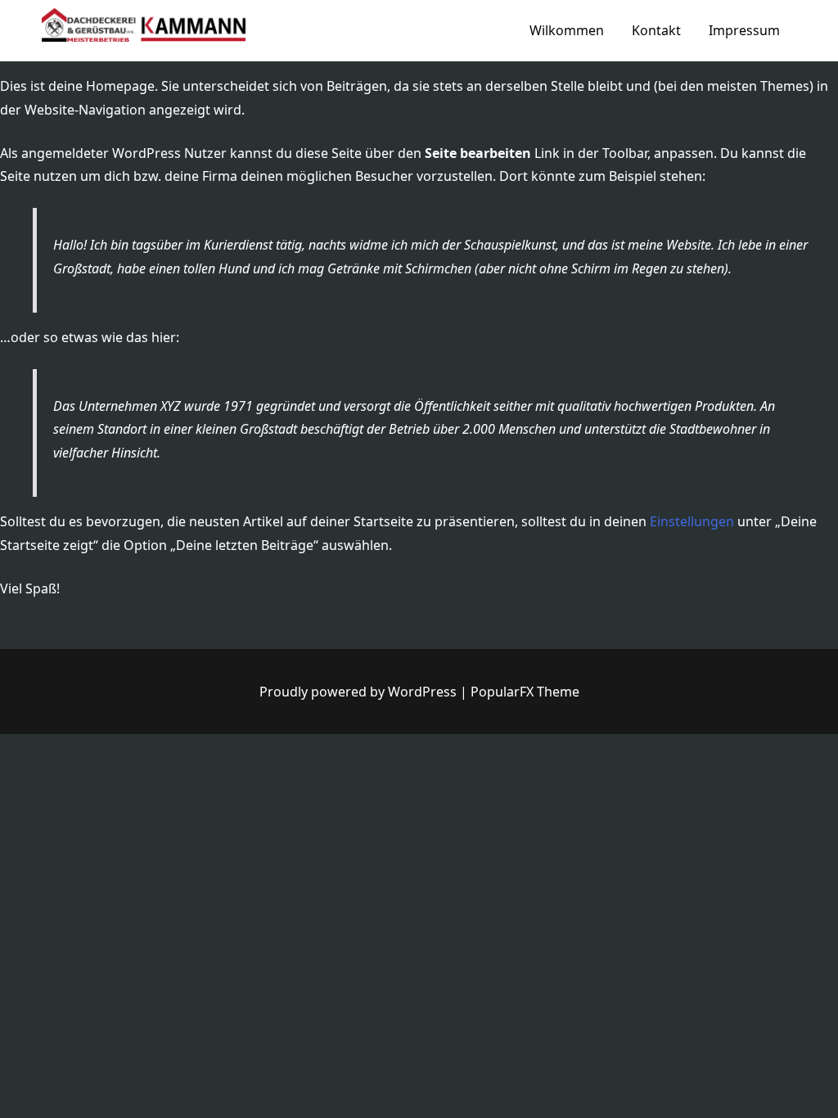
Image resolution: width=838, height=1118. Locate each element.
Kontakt (656, 30)
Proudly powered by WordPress (359, 692)
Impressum (744, 30)
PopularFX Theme (525, 692)
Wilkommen (566, 30)
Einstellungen (692, 521)
